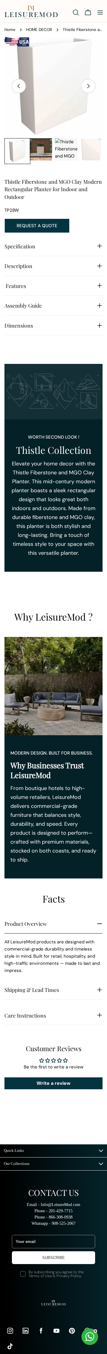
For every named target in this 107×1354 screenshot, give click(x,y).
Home (9, 29)
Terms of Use (40, 1275)
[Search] (76, 12)
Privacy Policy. (69, 1275)
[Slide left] (19, 86)
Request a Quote (37, 226)
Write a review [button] (53, 1083)
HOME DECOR (39, 29)
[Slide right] (88, 86)
